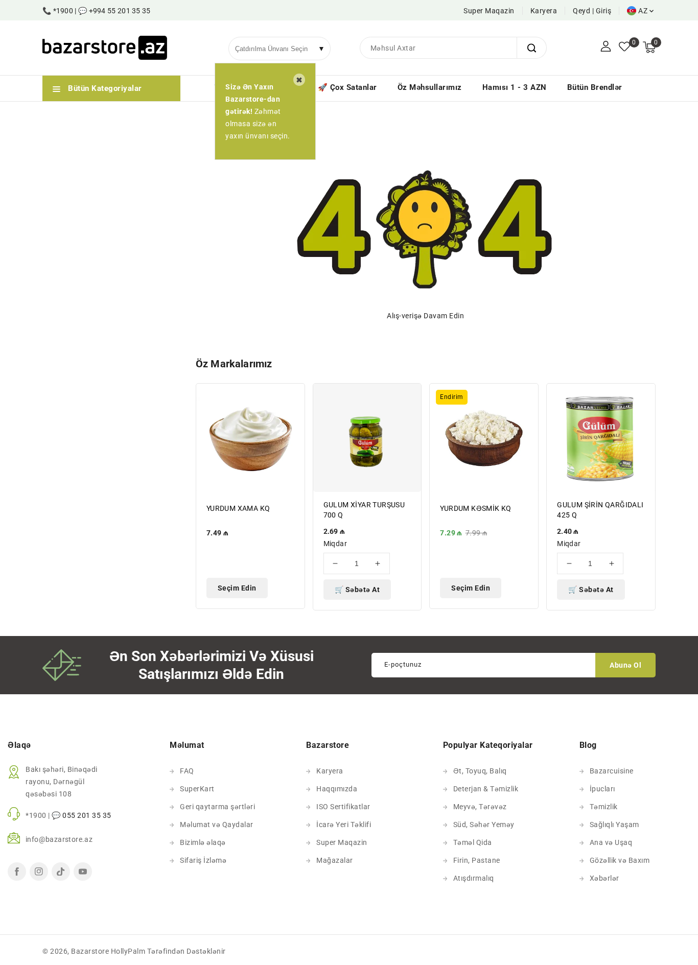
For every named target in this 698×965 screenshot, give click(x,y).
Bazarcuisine (612, 771)
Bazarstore (90, 951)
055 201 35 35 (86, 815)
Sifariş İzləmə (203, 860)
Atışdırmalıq (473, 878)
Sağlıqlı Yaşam (614, 824)
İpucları (602, 789)
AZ (642, 11)
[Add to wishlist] (291, 397)
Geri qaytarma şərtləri (217, 807)
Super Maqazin (489, 11)
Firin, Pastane (476, 860)
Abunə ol (625, 665)
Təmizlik (604, 807)
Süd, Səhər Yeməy (484, 824)
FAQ (187, 771)
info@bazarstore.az (59, 839)
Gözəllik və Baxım (620, 860)
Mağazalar (334, 860)
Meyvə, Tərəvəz (480, 807)
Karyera (543, 11)
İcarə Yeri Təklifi (343, 824)
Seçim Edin (237, 588)
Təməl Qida (472, 842)
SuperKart (197, 789)
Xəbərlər (604, 878)
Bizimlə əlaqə (203, 842)
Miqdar (335, 543)
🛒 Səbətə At (357, 589)
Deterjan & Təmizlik (486, 789)
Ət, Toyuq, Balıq (480, 771)
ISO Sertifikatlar (343, 807)
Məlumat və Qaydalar (216, 824)
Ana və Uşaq (611, 842)
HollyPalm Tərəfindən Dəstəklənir (168, 951)
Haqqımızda (336, 789)
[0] (624, 47)
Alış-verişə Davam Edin (425, 316)
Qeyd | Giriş (592, 11)
